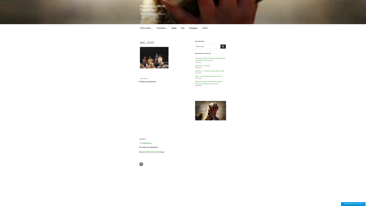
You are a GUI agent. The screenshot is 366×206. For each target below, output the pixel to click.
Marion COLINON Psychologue (152, 8)
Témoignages (193, 28)
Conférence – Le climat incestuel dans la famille (209, 71)
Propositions (161, 28)
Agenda (173, 28)
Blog (182, 28)
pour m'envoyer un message (151, 152)
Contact (205, 28)
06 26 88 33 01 (147, 143)
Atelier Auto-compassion (202, 65)
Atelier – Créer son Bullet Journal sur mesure (208, 76)
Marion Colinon (145, 28)
